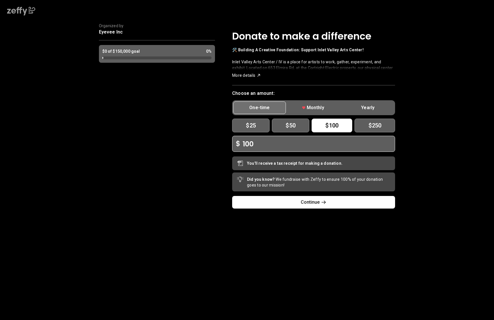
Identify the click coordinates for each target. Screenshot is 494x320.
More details (243, 75)
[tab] (259, 107)
